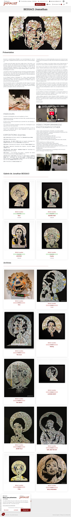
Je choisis (16, 510)
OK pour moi (25, 510)
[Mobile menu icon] (67, 3)
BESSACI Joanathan (19, 211)
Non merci (6, 510)
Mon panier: (57, 4)
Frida (19, 489)
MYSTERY (19, 256)
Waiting (52, 346)
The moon (19, 354)
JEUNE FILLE (19, 448)
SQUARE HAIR (52, 215)
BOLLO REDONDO (52, 489)
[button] (3, 514)
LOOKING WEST (52, 394)
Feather (52, 256)
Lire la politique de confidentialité (9, 505)
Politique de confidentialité (65, 514)
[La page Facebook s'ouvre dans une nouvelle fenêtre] (63, 1)
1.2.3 (51, 307)
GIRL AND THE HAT (52, 449)
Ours (19, 304)
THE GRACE (19, 402)
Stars (19, 215)
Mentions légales (56, 514)
